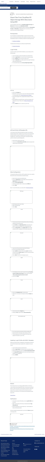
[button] (42, 1)
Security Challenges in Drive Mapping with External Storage (5, 451)
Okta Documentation (29, 187)
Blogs (13, 448)
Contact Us (38, 1)
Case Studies (23, 1)
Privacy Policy (25, 450)
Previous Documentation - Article (6, 434)
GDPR (24, 451)
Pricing (27, 1)
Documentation (14, 451)
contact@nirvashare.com (40, 443)
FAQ (12, 447)
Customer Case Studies (16, 444)
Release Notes (14, 450)
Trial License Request (15, 446)
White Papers (17, 1)
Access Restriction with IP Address (26, 95)
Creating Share (12, 395)
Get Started (11, 1)
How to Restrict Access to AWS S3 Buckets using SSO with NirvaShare (5, 447)
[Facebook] (36, 449)
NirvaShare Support (15, 454)
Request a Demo (32, 1)
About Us (13, 443)
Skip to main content (3, 3)
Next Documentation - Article (40, 434)
